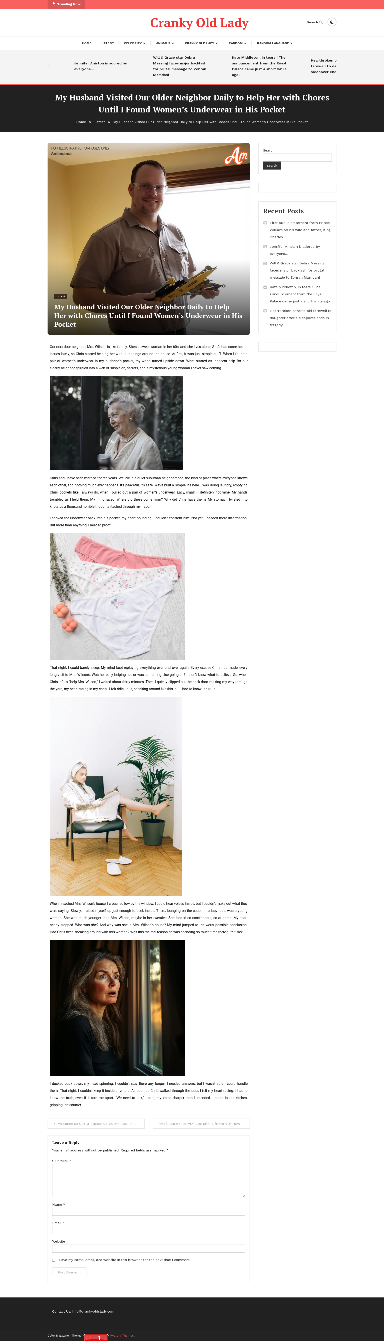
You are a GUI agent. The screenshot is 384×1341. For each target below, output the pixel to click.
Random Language (273, 43)
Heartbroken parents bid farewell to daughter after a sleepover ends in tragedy (311, 66)
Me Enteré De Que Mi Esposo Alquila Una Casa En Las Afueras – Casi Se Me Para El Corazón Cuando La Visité (101, 1123)
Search (312, 22)
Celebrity (133, 43)
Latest (108, 43)
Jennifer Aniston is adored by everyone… (75, 66)
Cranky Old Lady (199, 22)
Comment (61, 1161)
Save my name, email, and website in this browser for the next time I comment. (124, 1260)
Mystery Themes (122, 1335)
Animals (163, 43)
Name (58, 1205)
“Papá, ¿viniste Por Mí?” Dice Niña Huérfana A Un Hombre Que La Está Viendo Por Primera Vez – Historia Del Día (204, 1123)
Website (58, 1241)
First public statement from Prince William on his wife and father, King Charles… (300, 230)
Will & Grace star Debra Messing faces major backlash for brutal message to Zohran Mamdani (155, 66)
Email (58, 1223)
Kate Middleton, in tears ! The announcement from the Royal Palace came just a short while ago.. (234, 66)
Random (236, 43)
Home (87, 43)
